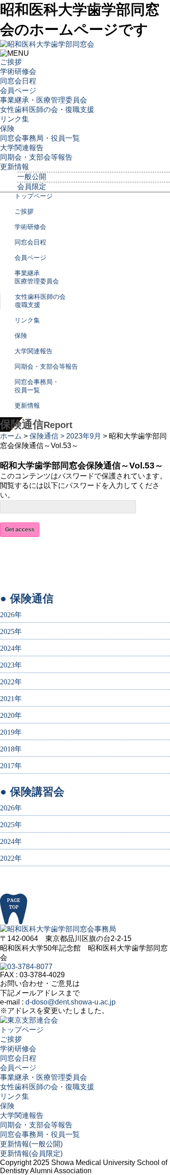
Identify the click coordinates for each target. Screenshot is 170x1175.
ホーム (11, 436)
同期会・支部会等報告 (36, 157)
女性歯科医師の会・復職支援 (47, 109)
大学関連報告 (22, 147)
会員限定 (31, 186)
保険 (7, 128)
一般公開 (31, 176)
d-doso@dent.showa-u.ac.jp (70, 1002)
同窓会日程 (18, 81)
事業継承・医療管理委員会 (43, 100)
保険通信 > (47, 436)
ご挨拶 (11, 62)
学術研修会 (18, 71)
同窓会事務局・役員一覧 (40, 138)
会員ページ (18, 90)
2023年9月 (83, 436)
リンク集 (14, 119)
